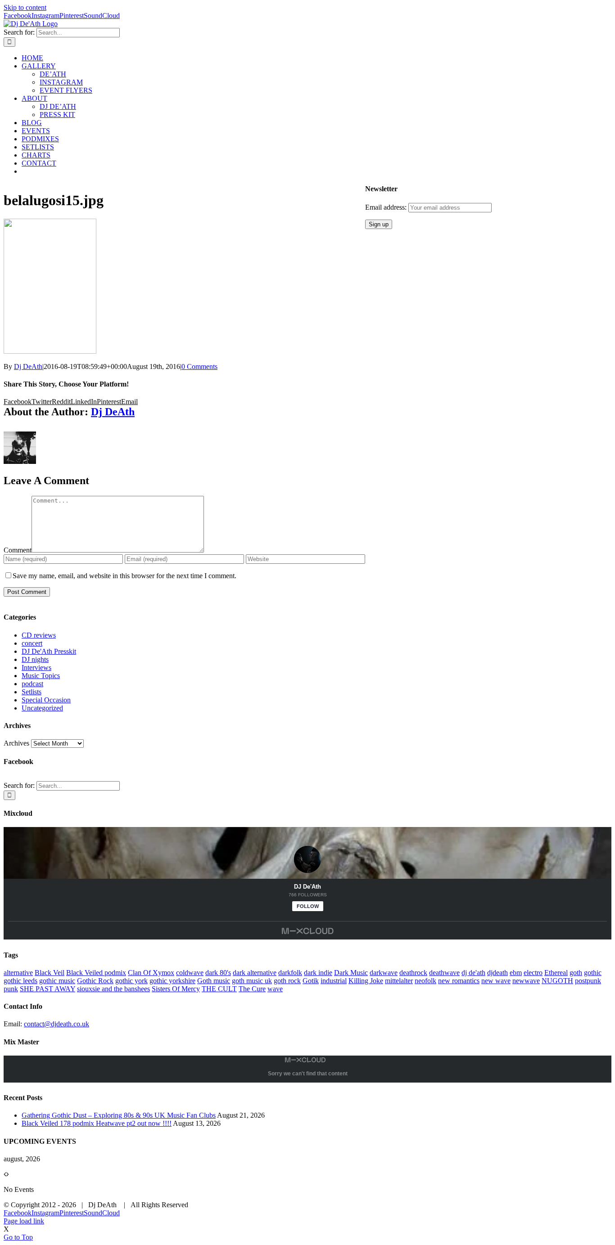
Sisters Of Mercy (176, 989)
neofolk (425, 980)
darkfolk (290, 972)
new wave (496, 980)
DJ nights (35, 659)
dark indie (318, 972)
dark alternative (254, 972)
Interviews (36, 667)
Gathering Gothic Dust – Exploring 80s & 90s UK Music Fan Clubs (119, 1115)
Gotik (311, 980)
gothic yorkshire (172, 980)
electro (533, 972)
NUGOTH (557, 980)
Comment (18, 550)
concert (32, 643)
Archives (16, 743)
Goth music (213, 980)
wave (275, 989)
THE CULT (219, 989)
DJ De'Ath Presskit (49, 651)
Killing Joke (365, 980)
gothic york (131, 980)
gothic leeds (20, 980)
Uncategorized (42, 708)
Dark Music (351, 972)
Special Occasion (46, 700)
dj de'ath (473, 972)
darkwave (384, 972)
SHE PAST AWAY (47, 989)
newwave (526, 980)
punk (11, 989)
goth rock (287, 980)
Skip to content (25, 7)
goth (576, 972)
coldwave (189, 972)
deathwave (444, 972)
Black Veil (49, 972)
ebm (516, 972)
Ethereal (556, 972)
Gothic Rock (95, 980)
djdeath (497, 972)
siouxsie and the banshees (113, 989)
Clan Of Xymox (151, 972)
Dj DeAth (28, 366)
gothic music (57, 980)
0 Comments (199, 366)
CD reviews (39, 635)
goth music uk (252, 980)
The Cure (252, 989)
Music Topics (41, 675)
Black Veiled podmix (96, 972)
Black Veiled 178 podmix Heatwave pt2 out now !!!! (97, 1123)
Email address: (386, 207)
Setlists (31, 692)
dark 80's (218, 972)
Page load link (24, 1221)
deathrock (413, 972)
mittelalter (399, 980)
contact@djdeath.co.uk (56, 1024)
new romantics (458, 980)
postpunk (588, 980)
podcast (32, 684)
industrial (334, 980)
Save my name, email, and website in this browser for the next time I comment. (124, 576)
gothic (592, 972)
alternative (18, 972)
